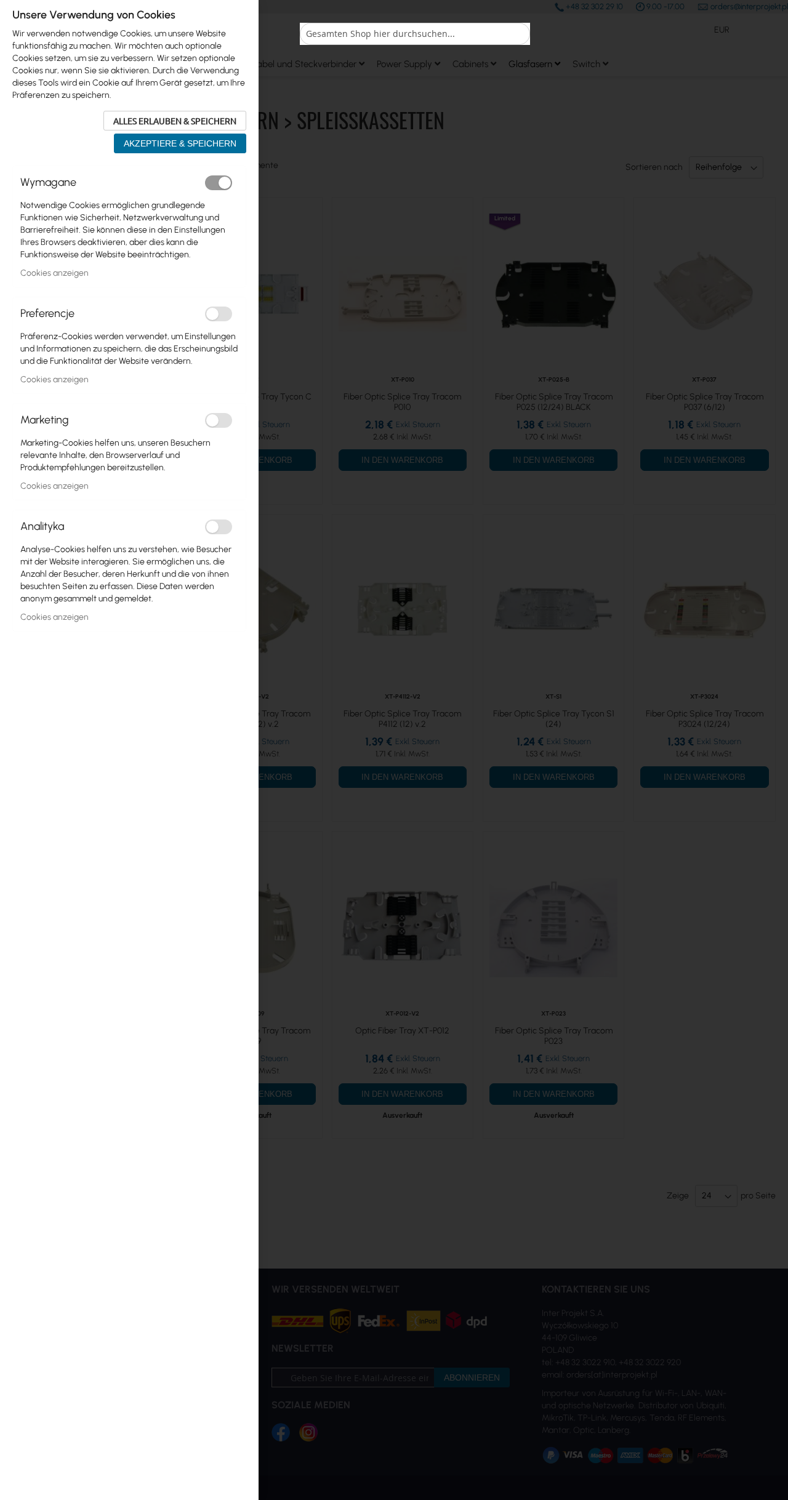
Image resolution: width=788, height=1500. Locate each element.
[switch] (218, 182)
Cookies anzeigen (54, 273)
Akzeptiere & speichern (180, 143)
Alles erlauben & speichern (174, 120)
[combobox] (415, 34)
